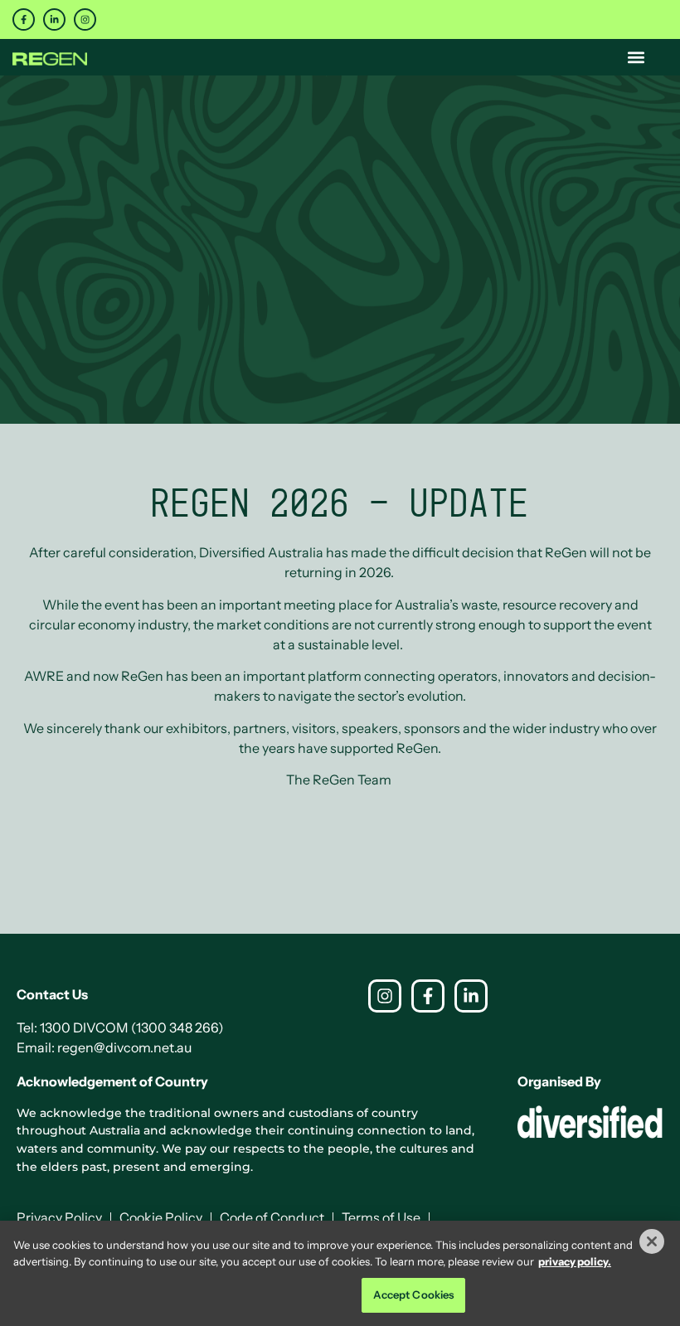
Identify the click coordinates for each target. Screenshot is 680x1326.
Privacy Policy (59, 1217)
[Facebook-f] (23, 19)
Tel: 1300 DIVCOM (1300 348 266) (120, 1027)
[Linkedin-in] (54, 19)
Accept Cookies (413, 1294)
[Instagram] (85, 19)
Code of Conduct (272, 1217)
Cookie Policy (160, 1217)
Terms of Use (381, 1217)
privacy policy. (574, 1261)
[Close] (651, 1241)
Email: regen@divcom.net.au (104, 1047)
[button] (635, 56)
